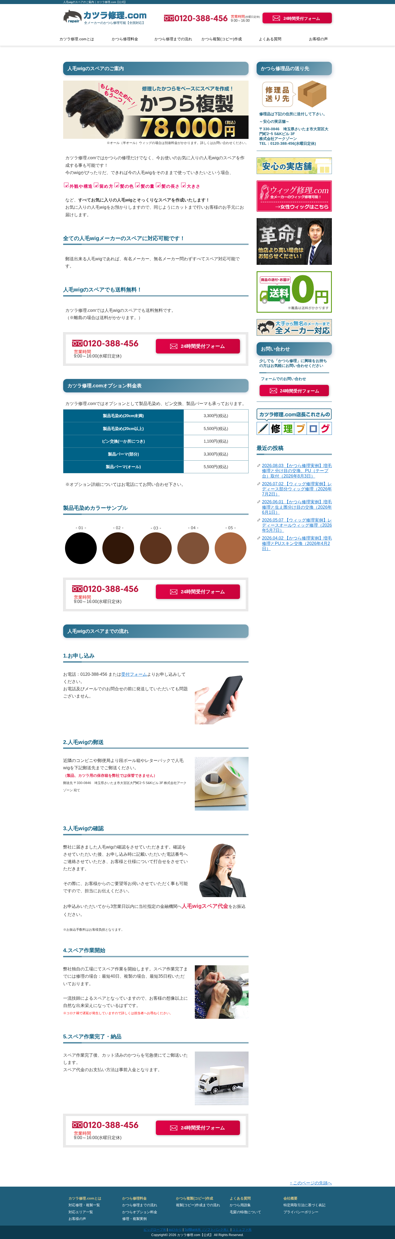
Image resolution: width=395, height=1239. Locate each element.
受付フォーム (134, 674)
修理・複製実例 (134, 1219)
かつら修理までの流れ (173, 39)
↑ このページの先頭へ (311, 1183)
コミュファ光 (242, 1229)
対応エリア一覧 (81, 1212)
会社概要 (290, 1198)
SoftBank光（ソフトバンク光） (207, 1229)
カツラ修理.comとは (76, 39)
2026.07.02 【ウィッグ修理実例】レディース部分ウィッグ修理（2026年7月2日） (297, 489)
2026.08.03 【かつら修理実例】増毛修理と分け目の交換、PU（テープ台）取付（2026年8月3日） (297, 470)
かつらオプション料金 (139, 1212)
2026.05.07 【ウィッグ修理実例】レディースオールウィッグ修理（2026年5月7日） (297, 525)
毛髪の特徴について (245, 1212)
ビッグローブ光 (154, 1229)
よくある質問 (270, 39)
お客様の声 (318, 39)
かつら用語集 (240, 1205)
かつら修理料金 (125, 39)
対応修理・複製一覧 (84, 1205)
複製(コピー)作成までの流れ (198, 1205)
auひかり (175, 1229)
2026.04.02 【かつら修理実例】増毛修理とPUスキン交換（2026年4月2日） (297, 543)
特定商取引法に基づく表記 (304, 1205)
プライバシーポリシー (300, 1212)
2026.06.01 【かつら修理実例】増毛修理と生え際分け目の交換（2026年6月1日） (297, 507)
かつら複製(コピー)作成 (222, 39)
